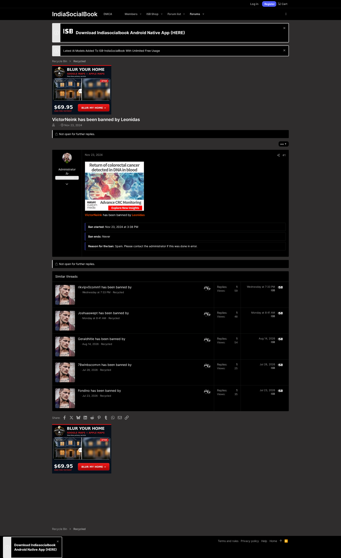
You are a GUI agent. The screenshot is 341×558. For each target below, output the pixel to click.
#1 (284, 155)
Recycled (118, 292)
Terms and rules (228, 541)
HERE (177, 32)
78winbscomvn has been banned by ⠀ (106, 365)
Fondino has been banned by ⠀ (101, 391)
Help (264, 541)
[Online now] (67, 162)
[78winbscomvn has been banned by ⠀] (65, 372)
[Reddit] (281, 552)
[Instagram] (275, 552)
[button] (140, 14)
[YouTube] (287, 552)
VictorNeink (93, 215)
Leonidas (138, 215)
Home (273, 541)
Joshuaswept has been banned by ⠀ (105, 313)
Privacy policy (250, 541)
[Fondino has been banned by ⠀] (65, 398)
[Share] (278, 155)
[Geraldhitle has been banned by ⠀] (65, 346)
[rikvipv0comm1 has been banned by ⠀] (65, 295)
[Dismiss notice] (284, 28)
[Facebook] (269, 552)
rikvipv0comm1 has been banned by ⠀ (106, 287)
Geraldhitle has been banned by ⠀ (103, 339)
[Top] (280, 541)
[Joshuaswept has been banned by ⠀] (65, 321)
